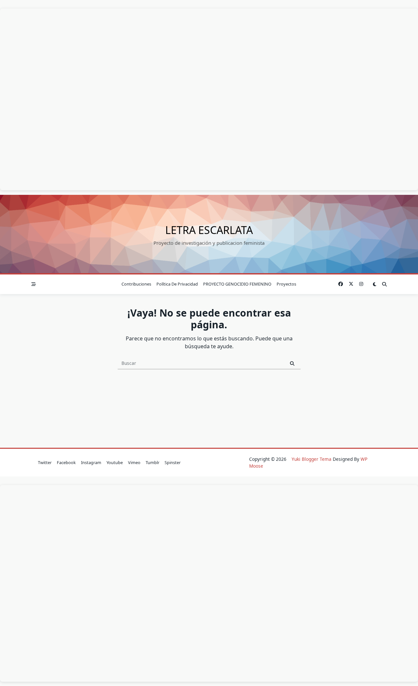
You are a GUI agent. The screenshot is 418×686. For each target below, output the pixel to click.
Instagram (91, 462)
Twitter (45, 462)
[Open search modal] (384, 284)
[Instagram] (361, 284)
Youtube (114, 462)
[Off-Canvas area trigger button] (34, 284)
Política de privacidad (177, 284)
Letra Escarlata (209, 230)
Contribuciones (136, 284)
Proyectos (286, 284)
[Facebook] (341, 284)
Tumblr (152, 462)
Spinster (173, 462)
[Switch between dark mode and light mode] (375, 284)
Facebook (66, 462)
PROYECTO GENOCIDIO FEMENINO (237, 284)
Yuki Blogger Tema (311, 459)
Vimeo (134, 462)
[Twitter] (351, 284)
